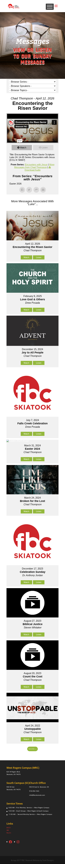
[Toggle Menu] (50, 7)
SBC (7, 830)
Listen (45, 147)
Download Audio (33, 170)
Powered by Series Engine (32, 757)
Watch (23, 147)
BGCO (8, 828)
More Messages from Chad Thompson (34, 166)
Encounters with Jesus (36, 164)
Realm (8, 833)
